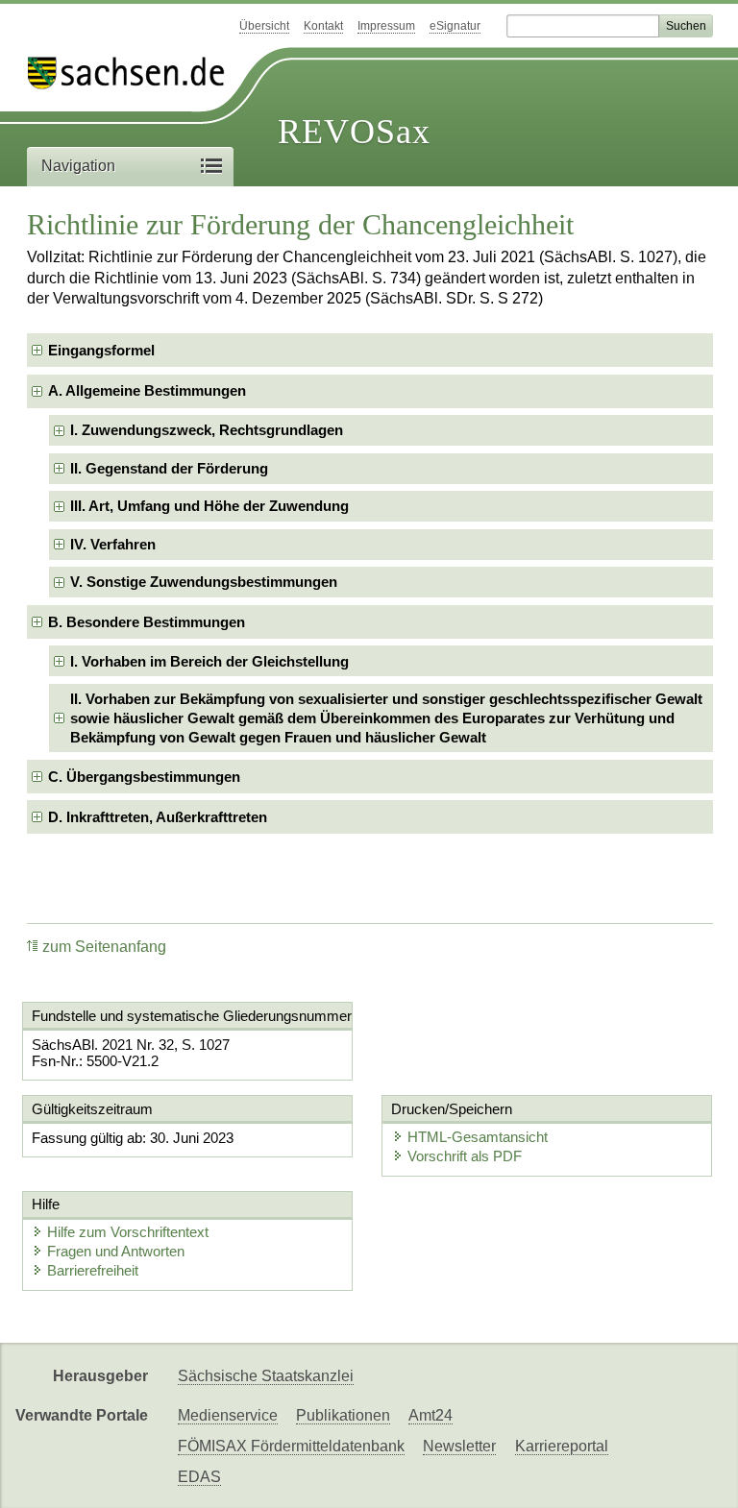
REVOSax (354, 131)
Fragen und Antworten (115, 1251)
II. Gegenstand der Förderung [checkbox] (169, 468)
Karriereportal (561, 1446)
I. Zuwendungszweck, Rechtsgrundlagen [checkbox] (206, 430)
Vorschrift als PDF (464, 1156)
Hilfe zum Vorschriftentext (128, 1232)
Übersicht (264, 26)
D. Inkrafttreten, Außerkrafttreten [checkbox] (157, 817)
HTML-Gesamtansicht (477, 1137)
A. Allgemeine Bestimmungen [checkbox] (147, 390)
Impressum (386, 26)
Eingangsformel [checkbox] (101, 350)
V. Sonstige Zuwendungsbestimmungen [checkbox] (203, 581)
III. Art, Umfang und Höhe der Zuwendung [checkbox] (209, 506)
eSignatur (455, 26)
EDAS (199, 1477)
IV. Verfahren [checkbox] (113, 544)
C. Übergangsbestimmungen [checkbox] (144, 776)
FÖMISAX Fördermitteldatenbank (291, 1446)
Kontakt (323, 26)
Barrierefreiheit (92, 1270)
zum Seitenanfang (104, 946)
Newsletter (459, 1446)
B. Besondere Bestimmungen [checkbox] (146, 622)
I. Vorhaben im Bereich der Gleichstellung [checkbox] (209, 661)
